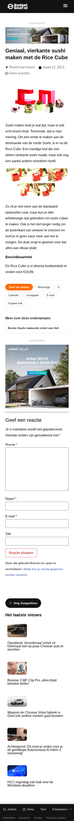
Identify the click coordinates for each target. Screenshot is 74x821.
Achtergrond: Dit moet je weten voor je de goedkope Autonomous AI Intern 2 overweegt (35, 750)
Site (8, 534)
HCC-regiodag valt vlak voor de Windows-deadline (30, 783)
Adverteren (9, 818)
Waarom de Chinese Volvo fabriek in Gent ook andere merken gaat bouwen (35, 714)
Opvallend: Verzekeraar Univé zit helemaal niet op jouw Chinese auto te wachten (35, 646)
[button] (65, 5)
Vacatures (24, 818)
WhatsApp (44, 287)
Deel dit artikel (19, 287)
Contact (38, 818)
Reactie (11, 444)
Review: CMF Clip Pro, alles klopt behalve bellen (32, 681)
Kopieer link (15, 303)
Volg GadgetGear (25, 603)
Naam (10, 498)
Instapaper (32, 295)
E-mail (50, 295)
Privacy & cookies (56, 818)
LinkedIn (13, 295)
